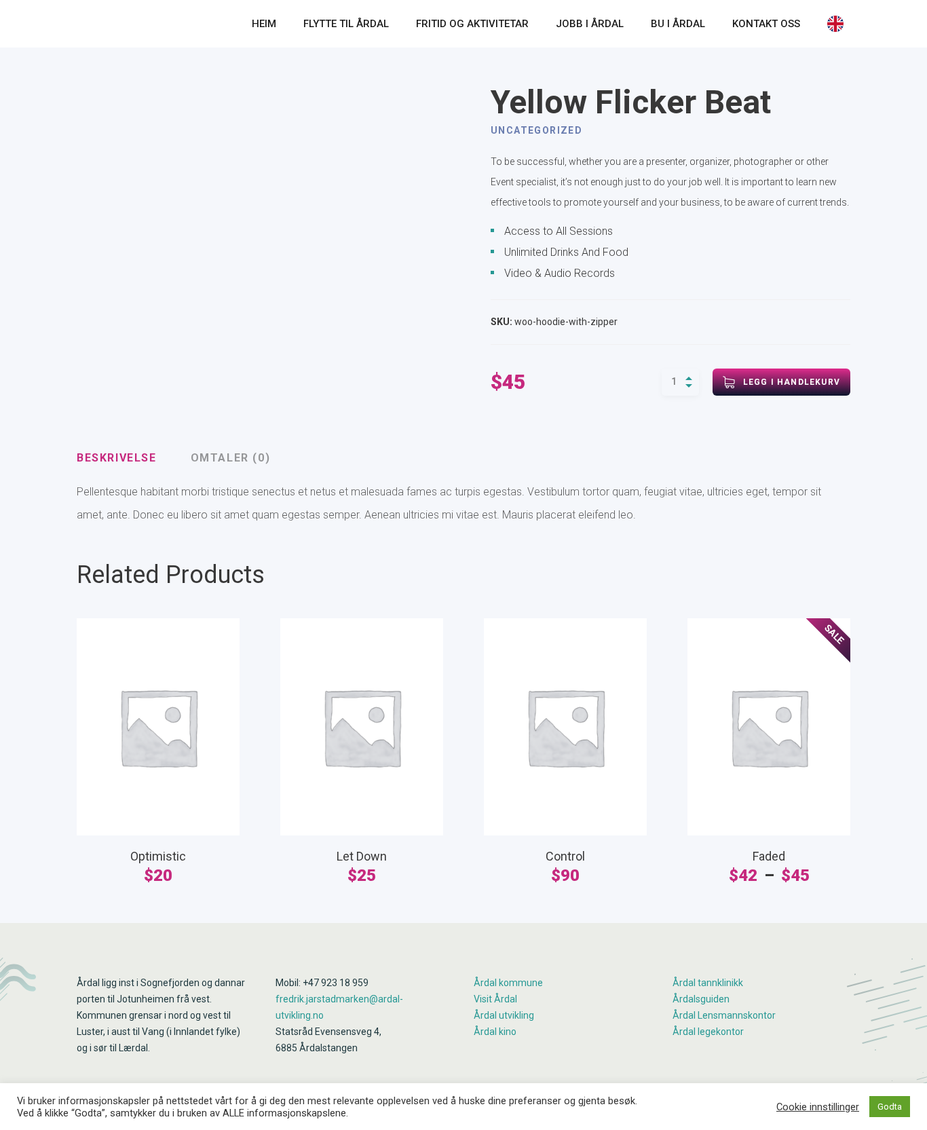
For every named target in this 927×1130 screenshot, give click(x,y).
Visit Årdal (495, 999)
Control (565, 856)
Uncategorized (536, 130)
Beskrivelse (117, 457)
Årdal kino (495, 1031)
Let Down (362, 856)
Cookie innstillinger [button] (817, 1107)
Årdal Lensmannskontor (724, 1015)
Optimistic (158, 856)
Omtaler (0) (231, 457)
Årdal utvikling (504, 1015)
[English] (838, 23)
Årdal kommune (508, 982)
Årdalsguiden (701, 999)
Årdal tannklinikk (708, 982)
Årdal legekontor (708, 1031)
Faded (769, 856)
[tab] (117, 458)
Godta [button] (889, 1106)
